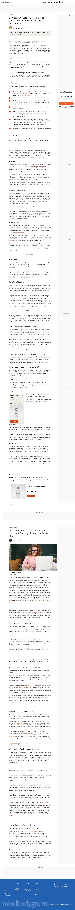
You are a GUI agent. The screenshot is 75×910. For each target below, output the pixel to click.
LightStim (48, 184)
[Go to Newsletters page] (67, 2)
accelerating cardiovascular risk (21, 687)
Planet (6, 897)
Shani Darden (12, 177)
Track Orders (37, 889)
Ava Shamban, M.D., (31, 153)
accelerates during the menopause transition (38, 685)
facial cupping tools (34, 238)
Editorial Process (63, 904)
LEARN (50, 2)
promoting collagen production (38, 166)
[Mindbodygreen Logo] (7, 2)
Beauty (10, 14)
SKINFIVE (44, 153)
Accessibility (51, 904)
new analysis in (23, 612)
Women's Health (13, 527)
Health (6, 886)
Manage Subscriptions (37, 887)
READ (44, 2)
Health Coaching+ (18, 886)
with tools (40, 196)
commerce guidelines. (43, 41)
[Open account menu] (72, 2)
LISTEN (56, 2)
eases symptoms (15, 743)
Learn (17, 883)
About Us (36, 894)
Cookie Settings (68, 904)
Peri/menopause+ (18, 891)
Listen (27, 883)
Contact (36, 892)
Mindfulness (7, 893)
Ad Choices (54, 904)
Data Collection (59, 904)
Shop (36, 883)
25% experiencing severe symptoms (34, 733)
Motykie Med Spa (29, 199)
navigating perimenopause (37, 831)
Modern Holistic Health (18, 232)
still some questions (19, 164)
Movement (7, 890)
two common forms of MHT (28, 631)
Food (6, 888)
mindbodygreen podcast (28, 887)
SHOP (62, 2)
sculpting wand (29, 213)
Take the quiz (37, 891)
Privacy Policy (67, 107)
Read (6, 883)
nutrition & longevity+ (17, 889)
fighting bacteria (13, 167)
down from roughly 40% (26, 587)
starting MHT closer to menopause (19, 697)
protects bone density (19, 723)
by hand (26, 203)
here (31, 225)
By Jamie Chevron (16, 28)
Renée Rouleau (27, 95)
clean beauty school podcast (28, 890)
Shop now (14, 421)
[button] (21, 28)
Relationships (7, 895)
